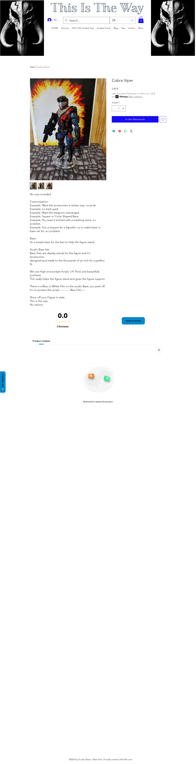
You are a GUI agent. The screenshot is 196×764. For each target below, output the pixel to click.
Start (32, 66)
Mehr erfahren (135, 96)
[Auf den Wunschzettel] (163, 119)
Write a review (133, 320)
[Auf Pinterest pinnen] (119, 131)
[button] (141, 19)
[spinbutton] (119, 108)
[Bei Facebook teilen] (114, 131)
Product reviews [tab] (41, 341)
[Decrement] (114, 108)
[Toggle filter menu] (158, 349)
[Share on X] (131, 131)
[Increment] (123, 108)
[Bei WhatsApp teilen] (125, 131)
